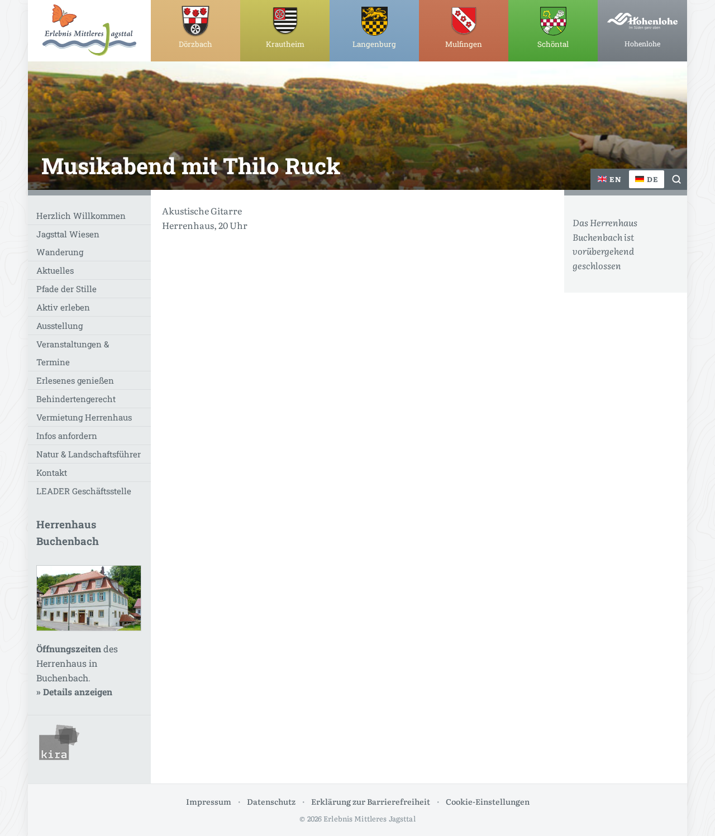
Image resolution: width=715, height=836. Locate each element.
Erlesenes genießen (75, 380)
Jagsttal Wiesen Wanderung (67, 242)
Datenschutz (271, 801)
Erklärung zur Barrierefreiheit (370, 801)
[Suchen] (676, 179)
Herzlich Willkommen (81, 215)
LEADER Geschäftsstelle (83, 490)
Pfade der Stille (66, 288)
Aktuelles (55, 270)
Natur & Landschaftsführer (88, 454)
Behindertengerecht (76, 398)
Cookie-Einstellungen (488, 801)
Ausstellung (59, 325)
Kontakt (51, 472)
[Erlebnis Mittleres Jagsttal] (89, 30)
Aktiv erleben (63, 307)
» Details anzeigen (74, 692)
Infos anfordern (66, 435)
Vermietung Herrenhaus (84, 417)
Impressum (208, 801)
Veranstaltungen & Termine (72, 352)
